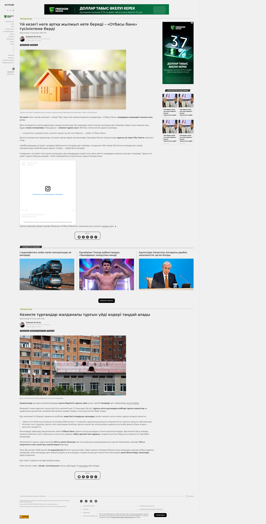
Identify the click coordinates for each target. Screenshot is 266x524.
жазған (106, 226)
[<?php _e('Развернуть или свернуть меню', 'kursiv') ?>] (13, 69)
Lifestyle (11, 36)
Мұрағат (86, 509)
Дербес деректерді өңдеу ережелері (151, 509)
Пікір (12, 26)
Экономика (10, 39)
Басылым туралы (88, 506)
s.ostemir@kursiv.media (33, 40)
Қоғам (12, 34)
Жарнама (11, 57)
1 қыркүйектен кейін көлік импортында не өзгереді (45, 254)
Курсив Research (8, 31)
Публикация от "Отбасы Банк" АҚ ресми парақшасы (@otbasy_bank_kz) (47, 221)
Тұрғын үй (34, 45)
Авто (12, 24)
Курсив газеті (10, 29)
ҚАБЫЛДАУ (160, 515)
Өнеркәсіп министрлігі (38, 331)
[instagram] (81, 501)
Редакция (11, 55)
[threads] (91, 501)
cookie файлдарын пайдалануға (122, 517)
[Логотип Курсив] (9, 5)
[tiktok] (86, 501)
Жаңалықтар (10, 21)
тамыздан (84, 466)
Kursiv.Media (133, 403)
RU (7, 10)
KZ (13, 10)
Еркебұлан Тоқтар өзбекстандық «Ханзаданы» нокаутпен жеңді (99, 254)
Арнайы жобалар (8, 60)
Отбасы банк (25, 45)
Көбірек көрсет (106, 301)
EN (10, 10)
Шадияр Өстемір (33, 37)
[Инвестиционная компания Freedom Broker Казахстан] (8, 16)
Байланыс (86, 512)
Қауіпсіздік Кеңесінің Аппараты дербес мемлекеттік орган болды (163, 254)
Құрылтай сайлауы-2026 (91, 516)
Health (12, 41)
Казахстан (10, 72)
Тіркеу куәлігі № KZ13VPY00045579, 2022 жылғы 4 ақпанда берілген (39, 504)
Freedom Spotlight (8, 62)
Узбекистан (10, 74)
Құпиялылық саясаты (147, 506)
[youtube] (96, 501)
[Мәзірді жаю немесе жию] (13, 50)
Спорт (12, 44)
